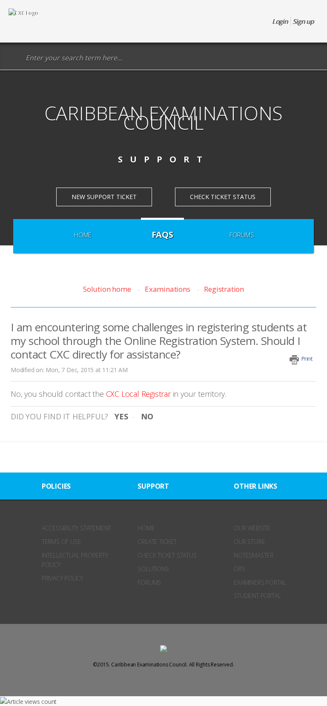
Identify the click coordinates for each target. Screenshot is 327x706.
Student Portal (257, 596)
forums (149, 582)
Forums (241, 235)
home (146, 528)
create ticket (157, 542)
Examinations (167, 289)
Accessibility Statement (76, 528)
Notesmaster (253, 555)
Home (83, 235)
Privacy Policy (62, 578)
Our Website (252, 528)
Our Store (249, 542)
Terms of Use (61, 542)
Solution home (107, 289)
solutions (153, 569)
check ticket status (167, 555)
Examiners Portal (260, 582)
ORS (239, 569)
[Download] (148, 352)
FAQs (162, 234)
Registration (224, 289)
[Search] (15, 58)
